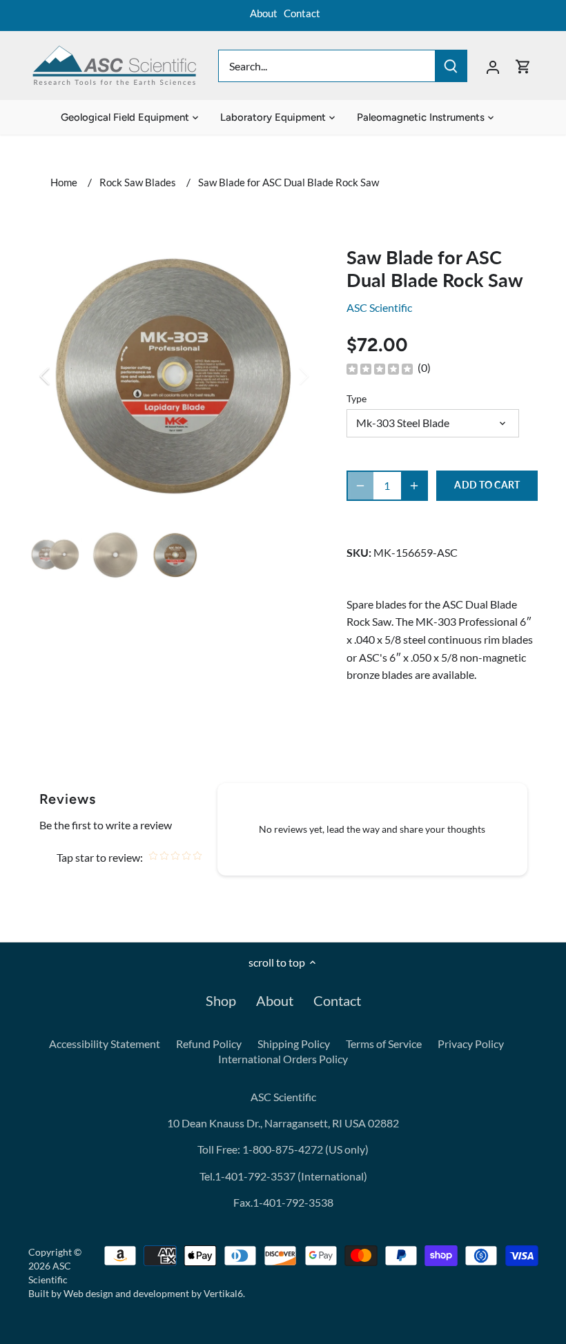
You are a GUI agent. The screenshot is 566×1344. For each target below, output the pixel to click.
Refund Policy (209, 1043)
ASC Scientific (379, 307)
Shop (221, 1000)
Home (63, 182)
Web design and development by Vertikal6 (153, 1293)
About (263, 13)
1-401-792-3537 (255, 1176)
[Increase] (414, 485)
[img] (380, 368)
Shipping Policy (293, 1043)
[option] (174, 376)
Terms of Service (384, 1043)
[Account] (493, 66)
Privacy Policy (471, 1043)
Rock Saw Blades (137, 182)
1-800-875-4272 (281, 1149)
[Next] (285, 376)
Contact (302, 13)
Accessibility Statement (104, 1043)
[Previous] (62, 376)
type (357, 398)
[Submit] (451, 65)
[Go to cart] (523, 66)
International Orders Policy (283, 1058)
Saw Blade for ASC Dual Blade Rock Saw (288, 182)
